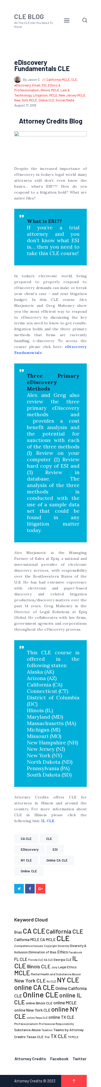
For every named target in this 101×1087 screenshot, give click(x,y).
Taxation (47, 1030)
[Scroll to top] (74, 1081)
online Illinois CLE (39, 1003)
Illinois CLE (39, 966)
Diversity (63, 945)
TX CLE (59, 1036)
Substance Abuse (27, 1030)
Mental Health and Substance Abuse (56, 974)
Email (36, 85)
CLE (74, 79)
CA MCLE (48, 939)
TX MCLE (73, 1037)
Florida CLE (35, 959)
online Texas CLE (37, 1017)
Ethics (62, 952)
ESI (44, 85)
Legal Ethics (67, 967)
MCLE (53, 95)
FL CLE (20, 959)
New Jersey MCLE (72, 95)
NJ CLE (51, 981)
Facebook (75, 952)
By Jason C (32, 79)
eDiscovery (22, 85)
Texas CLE (35, 1036)
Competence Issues (28, 945)
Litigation (40, 95)
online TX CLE (61, 1017)
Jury (54, 967)
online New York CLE (32, 1009)
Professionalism (26, 1023)
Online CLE (46, 100)
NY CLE (26, 860)
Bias (18, 931)
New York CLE (30, 980)
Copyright (50, 945)
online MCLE (65, 1002)
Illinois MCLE (50, 90)
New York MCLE (25, 100)
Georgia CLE (62, 960)
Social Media (65, 100)
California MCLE (58, 79)
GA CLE (48, 959)
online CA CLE (57, 860)
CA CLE (26, 839)
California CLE (64, 931)
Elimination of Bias (42, 952)
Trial (47, 1037)
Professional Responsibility (56, 1023)
